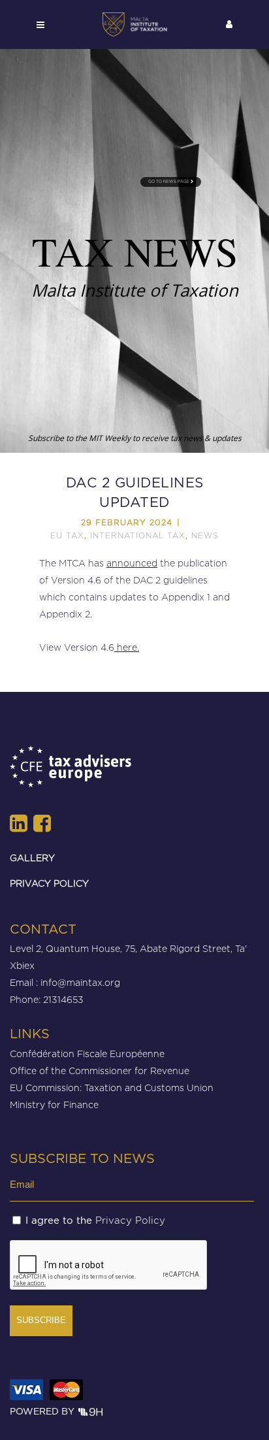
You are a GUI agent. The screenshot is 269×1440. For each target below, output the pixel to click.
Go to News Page (169, 182)
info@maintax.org (80, 982)
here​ (127, 647)
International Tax (137, 535)
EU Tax (67, 535)
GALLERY (32, 857)
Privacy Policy (130, 1220)
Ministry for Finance (54, 1104)
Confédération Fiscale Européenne (87, 1053)
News (205, 535)
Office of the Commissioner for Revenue (99, 1070)
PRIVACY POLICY (49, 883)
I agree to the (95, 1220)
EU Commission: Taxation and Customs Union (112, 1087)
